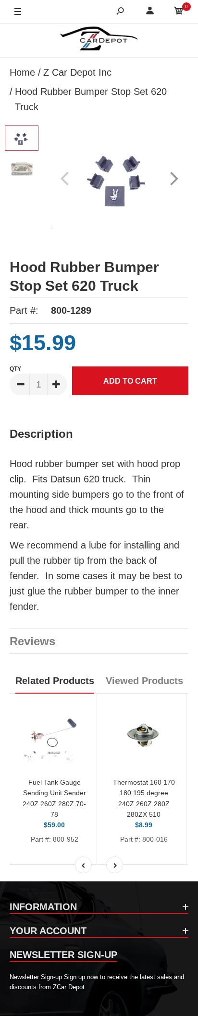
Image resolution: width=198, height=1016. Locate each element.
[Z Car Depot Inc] (99, 40)
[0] (179, 12)
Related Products (54, 680)
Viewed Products (144, 680)
